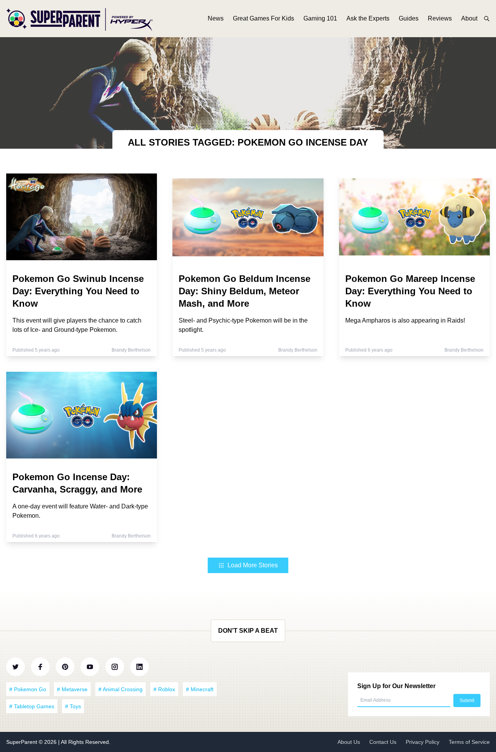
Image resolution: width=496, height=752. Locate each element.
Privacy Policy (422, 742)
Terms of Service (469, 742)
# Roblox (164, 689)
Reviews (440, 18)
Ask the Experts (367, 18)
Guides (408, 18)
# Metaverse (72, 689)
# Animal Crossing (120, 689)
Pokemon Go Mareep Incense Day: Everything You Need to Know (410, 291)
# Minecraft (200, 689)
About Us (349, 742)
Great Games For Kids (263, 18)
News (216, 18)
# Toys (73, 706)
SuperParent (22, 742)
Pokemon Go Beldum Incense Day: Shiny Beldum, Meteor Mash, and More (244, 291)
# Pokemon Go (27, 689)
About (469, 18)
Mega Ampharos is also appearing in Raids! (405, 320)
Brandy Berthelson (131, 350)
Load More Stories (252, 565)
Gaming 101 (320, 18)
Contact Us (382, 742)
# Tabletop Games (31, 706)
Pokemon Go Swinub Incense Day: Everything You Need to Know (78, 291)
